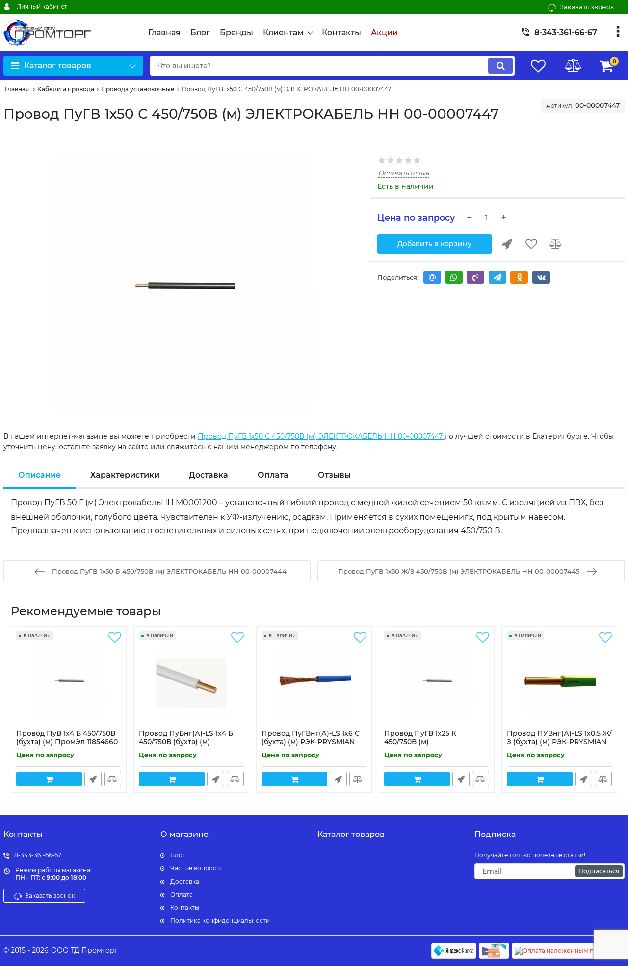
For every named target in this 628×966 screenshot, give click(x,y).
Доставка (208, 475)
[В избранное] (531, 244)
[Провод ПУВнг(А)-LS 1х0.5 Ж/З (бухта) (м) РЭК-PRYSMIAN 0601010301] (559, 680)
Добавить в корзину (434, 243)
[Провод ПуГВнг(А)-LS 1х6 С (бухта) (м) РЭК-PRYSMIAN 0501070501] (314, 680)
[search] (500, 66)
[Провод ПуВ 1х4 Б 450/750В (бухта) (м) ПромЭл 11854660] (68, 680)
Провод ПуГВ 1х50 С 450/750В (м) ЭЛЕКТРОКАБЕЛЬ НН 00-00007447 (321, 436)
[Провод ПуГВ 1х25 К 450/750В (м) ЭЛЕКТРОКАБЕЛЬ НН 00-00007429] (436, 680)
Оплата (273, 475)
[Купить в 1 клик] (507, 244)
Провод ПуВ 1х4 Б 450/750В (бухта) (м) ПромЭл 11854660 (67, 742)
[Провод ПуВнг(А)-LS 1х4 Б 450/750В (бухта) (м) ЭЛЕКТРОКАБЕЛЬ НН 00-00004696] (191, 680)
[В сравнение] (556, 244)
